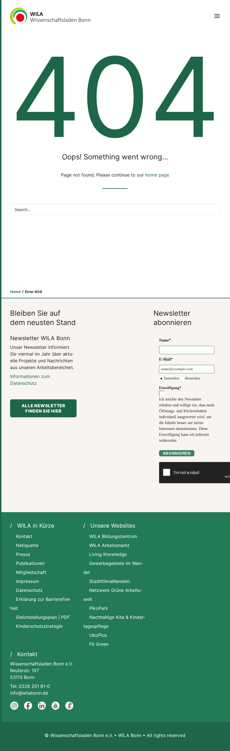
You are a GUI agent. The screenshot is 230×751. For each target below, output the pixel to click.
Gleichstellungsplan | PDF (43, 617)
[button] (217, 16)
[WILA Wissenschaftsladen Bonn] (50, 16)
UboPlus (98, 635)
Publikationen (30, 563)
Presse (23, 554)
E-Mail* (166, 359)
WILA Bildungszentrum (113, 536)
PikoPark (98, 608)
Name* (165, 340)
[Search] (115, 209)
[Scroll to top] (217, 738)
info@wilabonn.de (29, 693)
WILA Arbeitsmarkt (109, 545)
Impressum (27, 581)
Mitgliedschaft (31, 572)
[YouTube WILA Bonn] (55, 708)
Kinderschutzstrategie (39, 626)
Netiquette (27, 545)
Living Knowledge (108, 554)
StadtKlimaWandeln (109, 581)
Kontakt (24, 536)
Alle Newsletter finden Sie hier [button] (44, 408)
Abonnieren (177, 453)
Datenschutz (29, 590)
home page (157, 175)
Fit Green (99, 644)
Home (15, 291)
